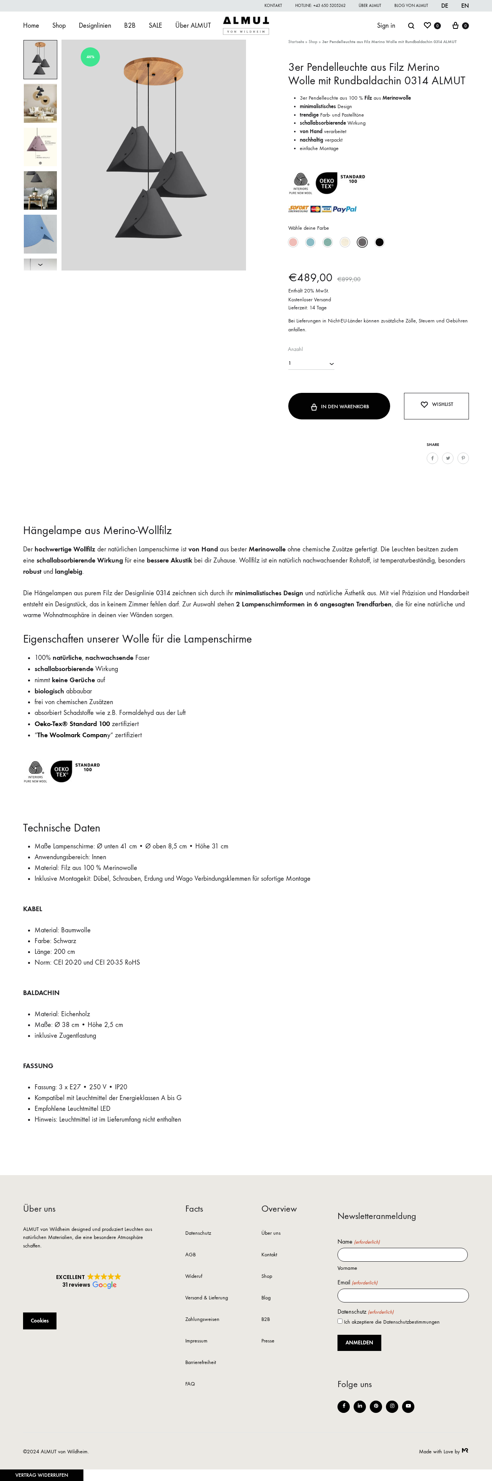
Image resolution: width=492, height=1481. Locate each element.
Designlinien (95, 26)
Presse (267, 1341)
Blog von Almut (411, 5)
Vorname (347, 1267)
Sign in (386, 26)
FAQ (190, 1384)
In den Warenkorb (345, 406)
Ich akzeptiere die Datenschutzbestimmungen (392, 1322)
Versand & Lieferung (206, 1298)
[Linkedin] (360, 1407)
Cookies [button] (40, 1320)
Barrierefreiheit (200, 1363)
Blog (266, 1298)
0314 (163, 593)
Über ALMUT (370, 5)
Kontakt (273, 5)
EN (465, 5)
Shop (59, 26)
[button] (293, 242)
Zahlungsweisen (202, 1319)
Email (357, 1282)
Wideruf (193, 1276)
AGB (190, 1255)
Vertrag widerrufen (41, 1475)
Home (31, 26)
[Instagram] (392, 1407)
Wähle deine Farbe (308, 228)
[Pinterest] (376, 1407)
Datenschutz (198, 1233)
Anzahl (295, 349)
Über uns (271, 1233)
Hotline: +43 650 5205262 (320, 5)
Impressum (196, 1341)
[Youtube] (408, 1407)
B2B (130, 26)
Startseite (296, 41)
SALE (155, 26)
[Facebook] (343, 1407)
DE (444, 5)
